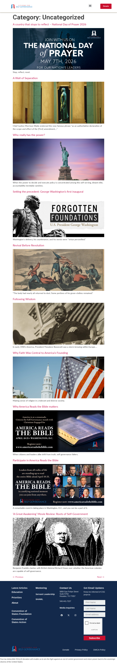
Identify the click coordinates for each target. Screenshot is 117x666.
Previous (18, 577)
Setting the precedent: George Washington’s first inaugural (48, 191)
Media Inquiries (67, 608)
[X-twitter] (68, 615)
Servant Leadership (45, 594)
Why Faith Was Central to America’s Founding (40, 353)
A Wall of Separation (25, 78)
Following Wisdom (24, 299)
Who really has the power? (29, 135)
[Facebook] (62, 615)
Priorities (17, 597)
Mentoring (41, 588)
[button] (90, 6)
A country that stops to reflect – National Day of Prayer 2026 (49, 24)
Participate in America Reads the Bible (35, 460)
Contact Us (66, 588)
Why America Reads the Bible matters (35, 406)
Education (17, 592)
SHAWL (39, 599)
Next (100, 577)
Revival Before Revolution (28, 245)
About (15, 603)
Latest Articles (19, 588)
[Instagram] (75, 615)
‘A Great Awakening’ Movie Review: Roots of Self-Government (50, 514)
